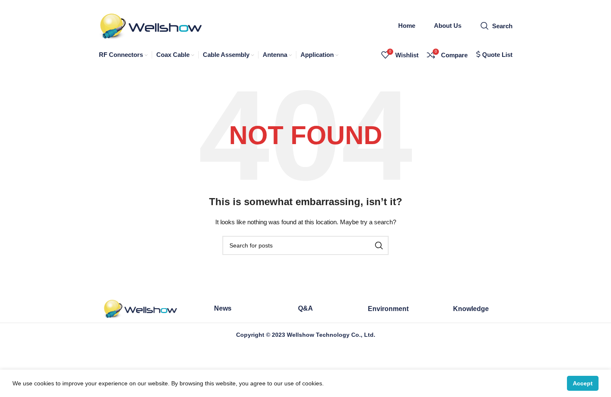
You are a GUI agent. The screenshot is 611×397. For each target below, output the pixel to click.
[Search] (379, 245)
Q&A (305, 308)
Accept (583, 383)
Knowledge (471, 308)
